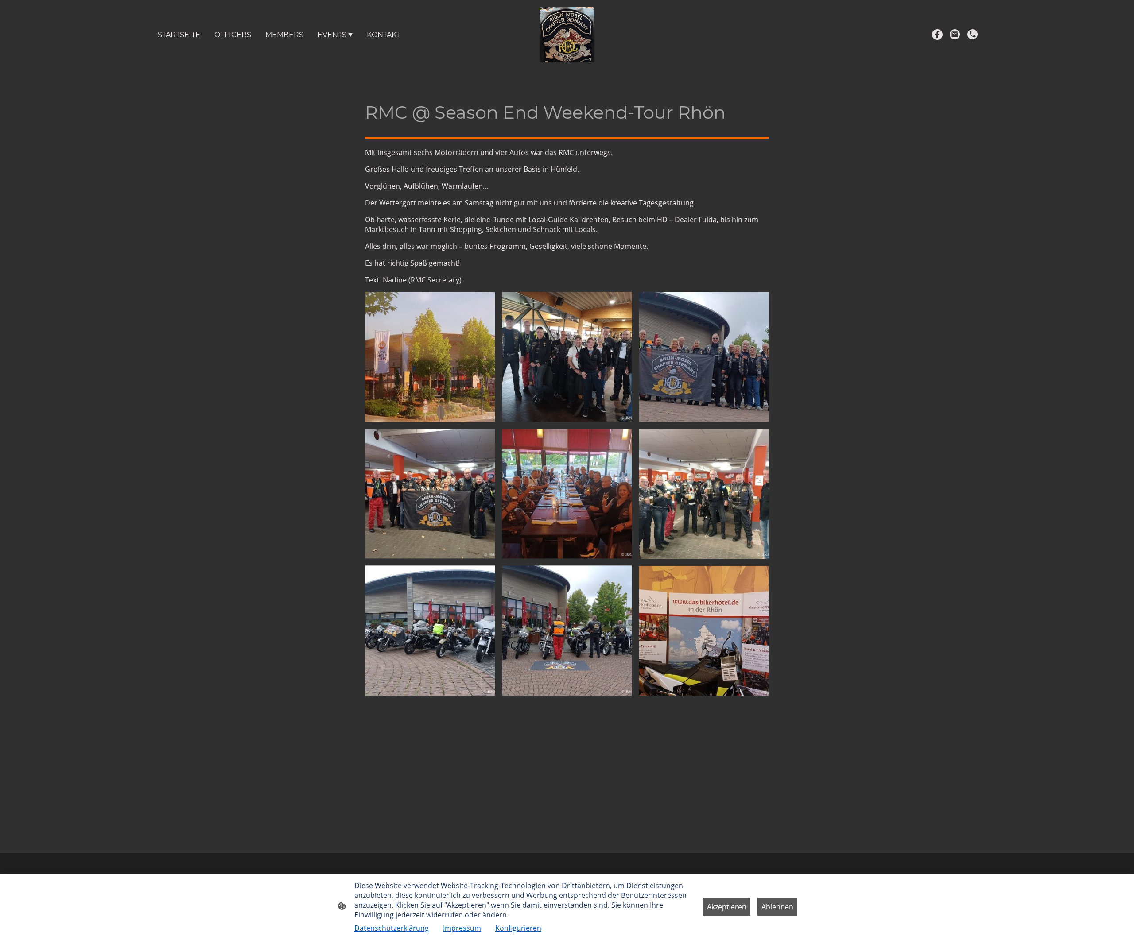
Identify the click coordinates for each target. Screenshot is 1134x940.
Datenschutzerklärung (391, 928)
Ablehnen (777, 907)
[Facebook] (937, 34)
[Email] (955, 34)
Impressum (462, 928)
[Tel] (972, 34)
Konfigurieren (518, 928)
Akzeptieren (726, 907)
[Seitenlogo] (567, 34)
